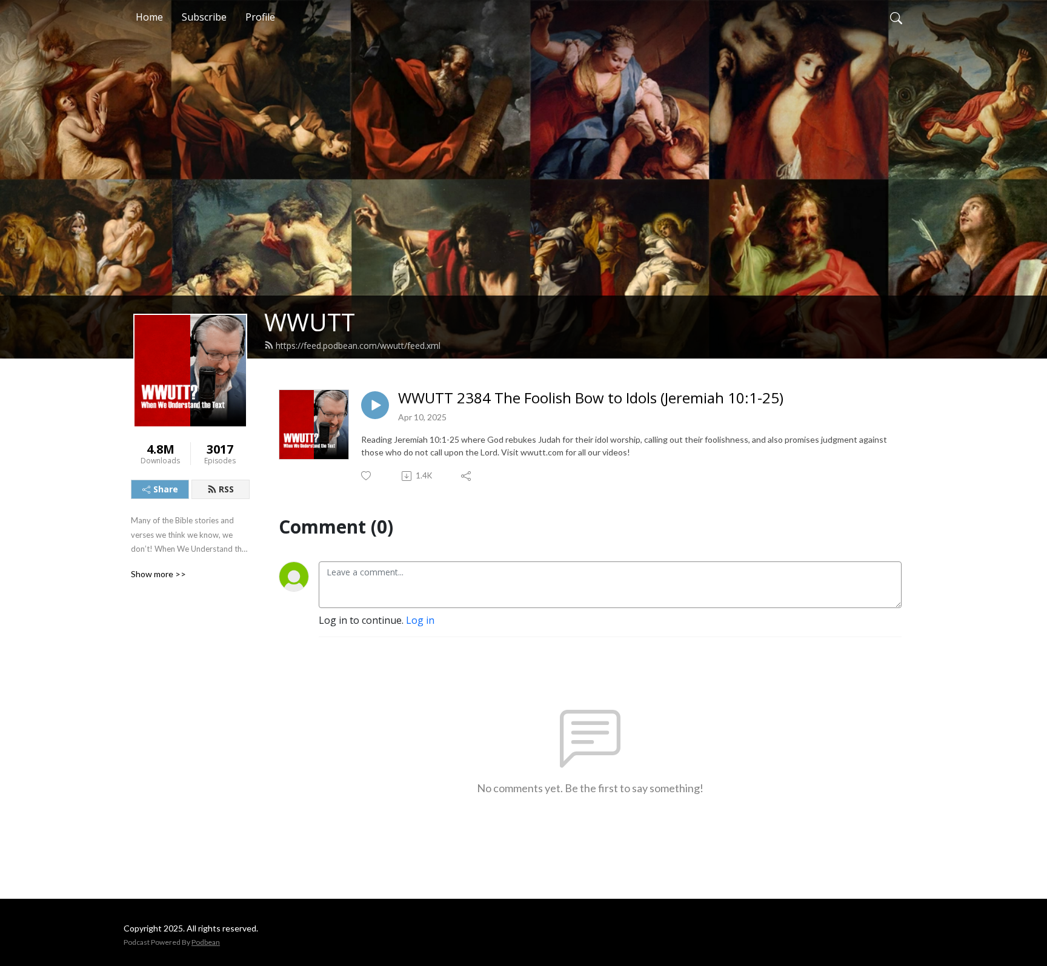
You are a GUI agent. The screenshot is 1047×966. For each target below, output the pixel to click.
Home (149, 17)
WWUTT (309, 322)
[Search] (896, 17)
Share (165, 489)
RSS (226, 489)
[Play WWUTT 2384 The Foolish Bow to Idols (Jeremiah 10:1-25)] (375, 405)
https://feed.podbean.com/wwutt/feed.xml (358, 345)
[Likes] (367, 475)
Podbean (205, 942)
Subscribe (204, 17)
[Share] (467, 476)
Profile (260, 17)
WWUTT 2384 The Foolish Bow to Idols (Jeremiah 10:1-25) (590, 398)
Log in (420, 620)
